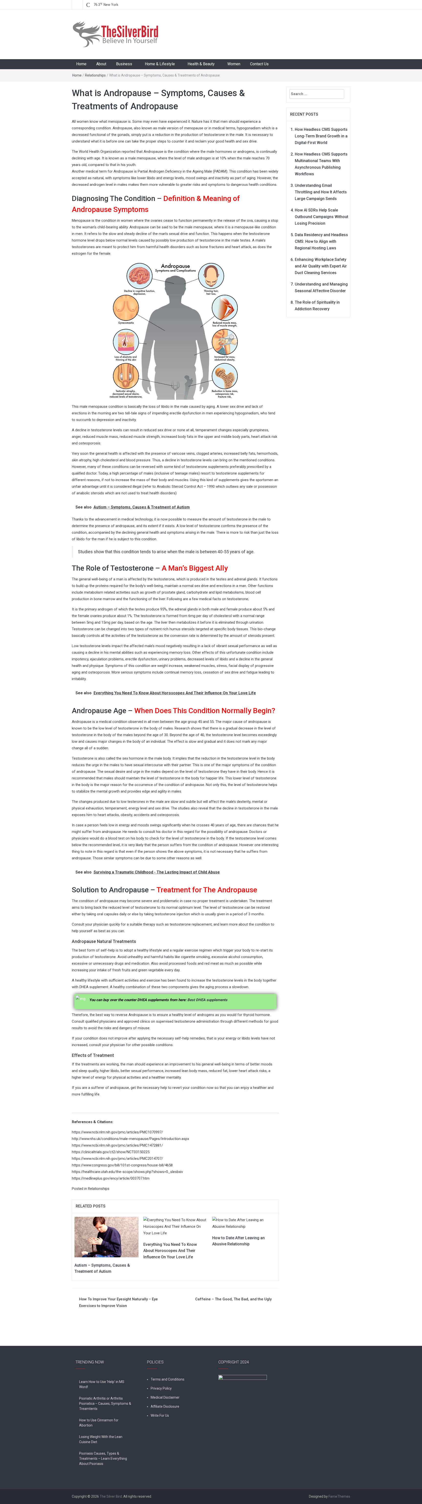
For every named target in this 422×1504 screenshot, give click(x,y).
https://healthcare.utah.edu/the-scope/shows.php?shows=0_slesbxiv (127, 1172)
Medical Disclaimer (165, 1397)
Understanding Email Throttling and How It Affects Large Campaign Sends (321, 192)
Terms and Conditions (167, 1379)
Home (81, 64)
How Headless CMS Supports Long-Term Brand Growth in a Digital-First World (321, 136)
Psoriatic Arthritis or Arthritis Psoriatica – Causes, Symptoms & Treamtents (105, 1403)
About (101, 64)
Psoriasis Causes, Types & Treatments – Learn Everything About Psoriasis (103, 1458)
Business (124, 64)
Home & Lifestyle (160, 64)
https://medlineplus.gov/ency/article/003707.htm (110, 1178)
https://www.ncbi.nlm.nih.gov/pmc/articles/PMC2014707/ (117, 1158)
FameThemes (339, 1496)
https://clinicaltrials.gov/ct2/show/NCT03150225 (110, 1152)
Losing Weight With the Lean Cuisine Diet (100, 1439)
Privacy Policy (161, 1388)
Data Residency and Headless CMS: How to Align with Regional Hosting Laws (321, 241)
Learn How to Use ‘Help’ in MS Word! (101, 1384)
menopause (202, 227)
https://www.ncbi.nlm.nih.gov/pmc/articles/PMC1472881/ (117, 1145)
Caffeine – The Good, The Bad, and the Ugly (233, 1299)
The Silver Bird (111, 1496)
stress (222, 666)
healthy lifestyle (87, 980)
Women (233, 64)
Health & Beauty (201, 64)
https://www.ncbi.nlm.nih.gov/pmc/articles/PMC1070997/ (117, 1132)
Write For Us (160, 1415)
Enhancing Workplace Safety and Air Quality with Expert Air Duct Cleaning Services (321, 266)
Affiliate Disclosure (165, 1406)
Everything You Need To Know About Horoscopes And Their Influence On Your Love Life (170, 1250)
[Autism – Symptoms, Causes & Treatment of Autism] (106, 1237)
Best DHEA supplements (207, 1000)
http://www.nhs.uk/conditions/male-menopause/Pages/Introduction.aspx (130, 1139)
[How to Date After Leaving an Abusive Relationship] (244, 1223)
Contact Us (259, 64)
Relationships (95, 75)
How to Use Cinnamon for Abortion (98, 1422)
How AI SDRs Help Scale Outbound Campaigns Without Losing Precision (321, 217)
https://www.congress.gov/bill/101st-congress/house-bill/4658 (122, 1165)
